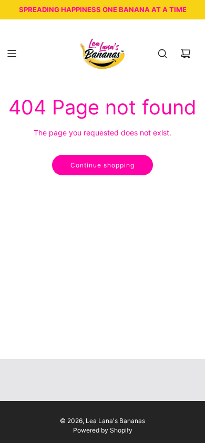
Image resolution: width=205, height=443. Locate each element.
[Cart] (185, 53)
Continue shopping (102, 165)
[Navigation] (11, 53)
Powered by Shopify (102, 430)
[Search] (162, 53)
